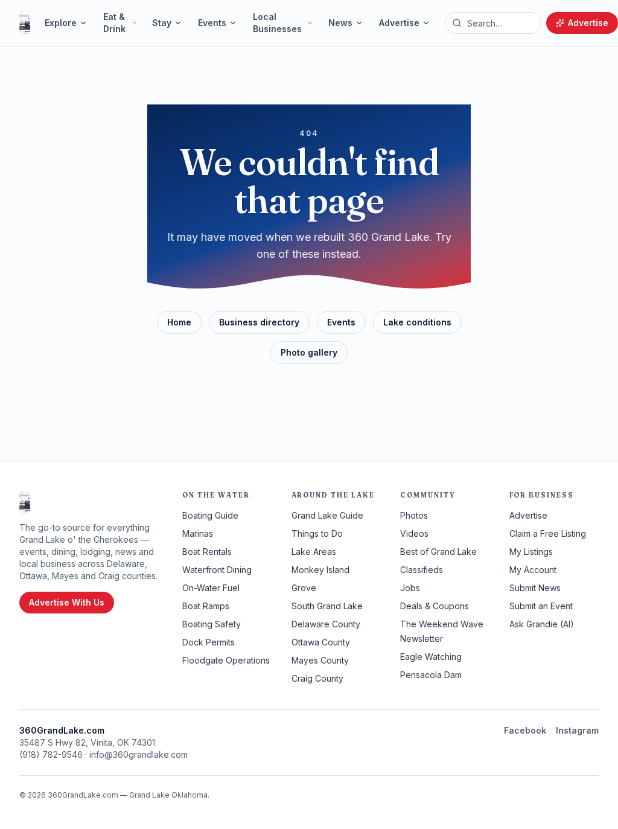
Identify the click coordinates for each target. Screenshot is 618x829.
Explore (61, 23)
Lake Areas (313, 551)
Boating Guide (210, 515)
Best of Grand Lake (438, 551)
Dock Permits (208, 642)
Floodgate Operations (226, 660)
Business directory (259, 322)
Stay (161, 23)
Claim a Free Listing (547, 533)
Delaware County (325, 624)
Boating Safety (211, 624)
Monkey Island (320, 570)
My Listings (531, 551)
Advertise (399, 23)
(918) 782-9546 (51, 754)
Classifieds (421, 570)
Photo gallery (309, 352)
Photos (414, 515)
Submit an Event (541, 606)
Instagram (577, 730)
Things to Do (317, 533)
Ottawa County (320, 642)
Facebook (525, 730)
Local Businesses (277, 22)
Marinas (197, 533)
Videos (414, 533)
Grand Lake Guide (327, 515)
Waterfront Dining (217, 570)
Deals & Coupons (434, 606)
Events (212, 23)
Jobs (410, 588)
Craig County (317, 678)
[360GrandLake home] (24, 23)
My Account (532, 570)
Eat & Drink (114, 22)
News (340, 23)
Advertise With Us (66, 602)
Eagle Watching (431, 656)
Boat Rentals (207, 551)
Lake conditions (417, 322)
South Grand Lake (327, 606)
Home (179, 322)
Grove (303, 588)
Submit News (535, 588)
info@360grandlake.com (138, 754)
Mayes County (320, 660)
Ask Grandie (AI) (541, 624)
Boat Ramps (205, 606)
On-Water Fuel (211, 588)
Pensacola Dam (431, 675)
